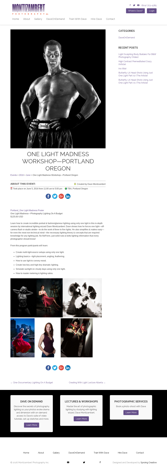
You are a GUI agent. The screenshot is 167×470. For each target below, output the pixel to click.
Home (15, 19)
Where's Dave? (135, 11)
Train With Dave (78, 19)
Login (151, 11)
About (26, 19)
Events (13, 175)
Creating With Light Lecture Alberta (87, 382)
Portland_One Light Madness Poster (27, 210)
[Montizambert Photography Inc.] (29, 10)
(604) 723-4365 (149, 5)
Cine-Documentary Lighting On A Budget (31, 382)
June (28, 175)
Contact (110, 19)
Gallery (38, 19)
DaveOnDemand (55, 19)
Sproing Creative (149, 462)
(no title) (122, 68)
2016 (21, 175)
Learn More (31, 425)
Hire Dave (96, 19)
